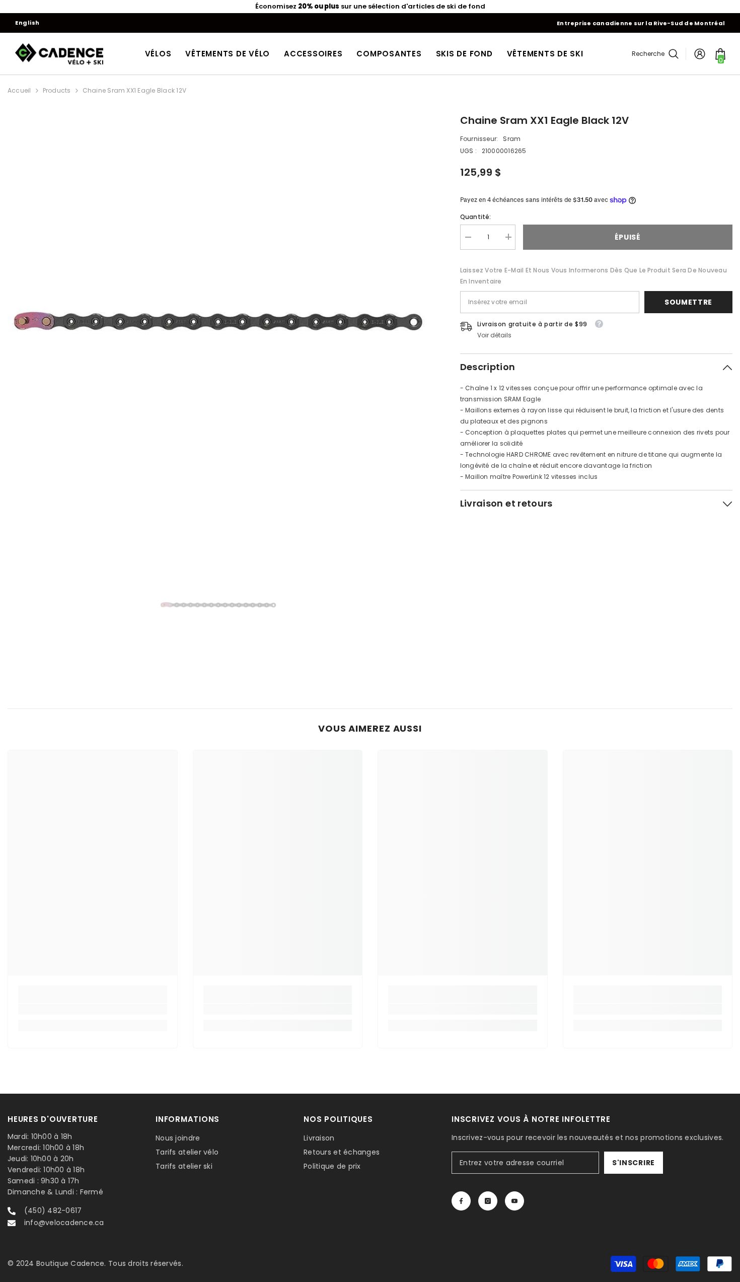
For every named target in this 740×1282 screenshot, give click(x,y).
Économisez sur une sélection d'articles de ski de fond (370, 6)
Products (57, 90)
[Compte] (699, 54)
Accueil (19, 90)
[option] (370, 6)
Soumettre (688, 302)
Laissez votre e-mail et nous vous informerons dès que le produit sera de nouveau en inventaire (593, 275)
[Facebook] (461, 1200)
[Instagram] (487, 1200)
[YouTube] (514, 1200)
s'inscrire (633, 1163)
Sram (512, 138)
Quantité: (475, 216)
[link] (92, 1009)
